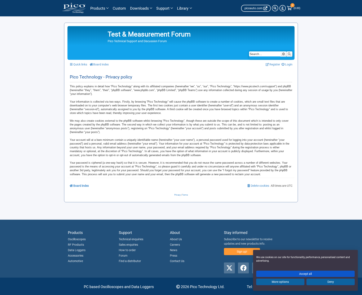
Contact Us (177, 261)
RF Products (76, 244)
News (173, 250)
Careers (175, 244)
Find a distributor (130, 261)
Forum (123, 255)
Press (173, 255)
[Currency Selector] (282, 8)
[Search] (275, 8)
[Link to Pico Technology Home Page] (74, 8)
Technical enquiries (131, 239)
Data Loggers (76, 250)
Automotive (75, 261)
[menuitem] (287, 64)
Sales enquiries (128, 244)
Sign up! (242, 251)
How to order (127, 250)
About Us (176, 239)
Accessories (75, 255)
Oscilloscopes (77, 239)
